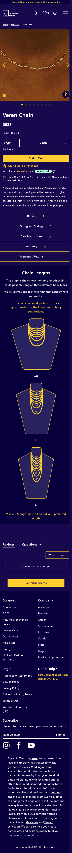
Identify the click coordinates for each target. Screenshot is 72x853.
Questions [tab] (31, 544)
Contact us (9, 607)
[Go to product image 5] (38, 105)
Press (41, 644)
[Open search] (35, 13)
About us (43, 607)
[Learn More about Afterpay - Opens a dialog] (53, 171)
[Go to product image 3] (30, 105)
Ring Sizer (9, 642)
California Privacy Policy (17, 694)
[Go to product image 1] (22, 105)
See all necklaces (36, 583)
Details (31, 216)
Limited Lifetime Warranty (13, 657)
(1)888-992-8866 (48, 679)
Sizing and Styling (31, 226)
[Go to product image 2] (26, 105)
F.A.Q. (6, 613)
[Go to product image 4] (34, 105)
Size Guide (8, 148)
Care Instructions (31, 236)
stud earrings (37, 814)
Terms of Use (11, 700)
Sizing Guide (25, 514)
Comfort (43, 638)
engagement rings (22, 801)
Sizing (6, 649)
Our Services (10, 636)
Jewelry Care (10, 630)
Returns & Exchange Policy (15, 622)
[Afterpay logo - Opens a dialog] (43, 171)
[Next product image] (68, 64)
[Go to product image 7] (46, 105)
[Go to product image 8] (50, 105)
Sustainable (45, 626)
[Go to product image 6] (42, 105)
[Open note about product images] (65, 94)
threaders (32, 822)
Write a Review (57, 555)
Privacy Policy (11, 688)
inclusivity (19, 797)
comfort (56, 792)
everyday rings (53, 797)
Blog (41, 651)
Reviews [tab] (9, 544)
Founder (43, 613)
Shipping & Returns (31, 256)
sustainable (15, 771)
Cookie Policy (11, 682)
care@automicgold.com (53, 674)
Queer (42, 619)
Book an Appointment (52, 657)
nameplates (15, 831)
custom (33, 831)
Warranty (31, 246)
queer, (34, 758)
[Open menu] (65, 13)
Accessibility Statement (17, 675)
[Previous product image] (4, 64)
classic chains (32, 818)
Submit (60, 734)
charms (12, 818)
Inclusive (43, 632)
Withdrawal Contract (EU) (15, 709)
